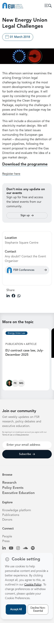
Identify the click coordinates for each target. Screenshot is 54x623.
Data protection (22, 435)
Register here (11, 173)
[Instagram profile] (18, 548)
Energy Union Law (16, 333)
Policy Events (12, 488)
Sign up (25, 215)
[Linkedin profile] (4, 548)
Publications (10, 515)
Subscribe (25, 454)
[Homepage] (12, 5)
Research (9, 483)
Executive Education (18, 493)
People (7, 536)
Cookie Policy (33, 584)
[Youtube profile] (11, 548)
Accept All (16, 609)
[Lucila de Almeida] (9, 384)
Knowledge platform (16, 510)
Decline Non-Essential (37, 609)
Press (6, 541)
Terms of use (7, 435)
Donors (7, 519)
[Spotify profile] (33, 548)
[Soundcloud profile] (25, 548)
